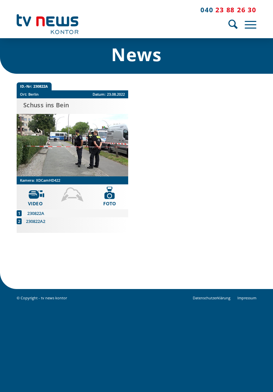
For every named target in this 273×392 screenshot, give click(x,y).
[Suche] (233, 24)
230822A (35, 213)
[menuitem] (233, 24)
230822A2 (35, 221)
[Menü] (248, 24)
